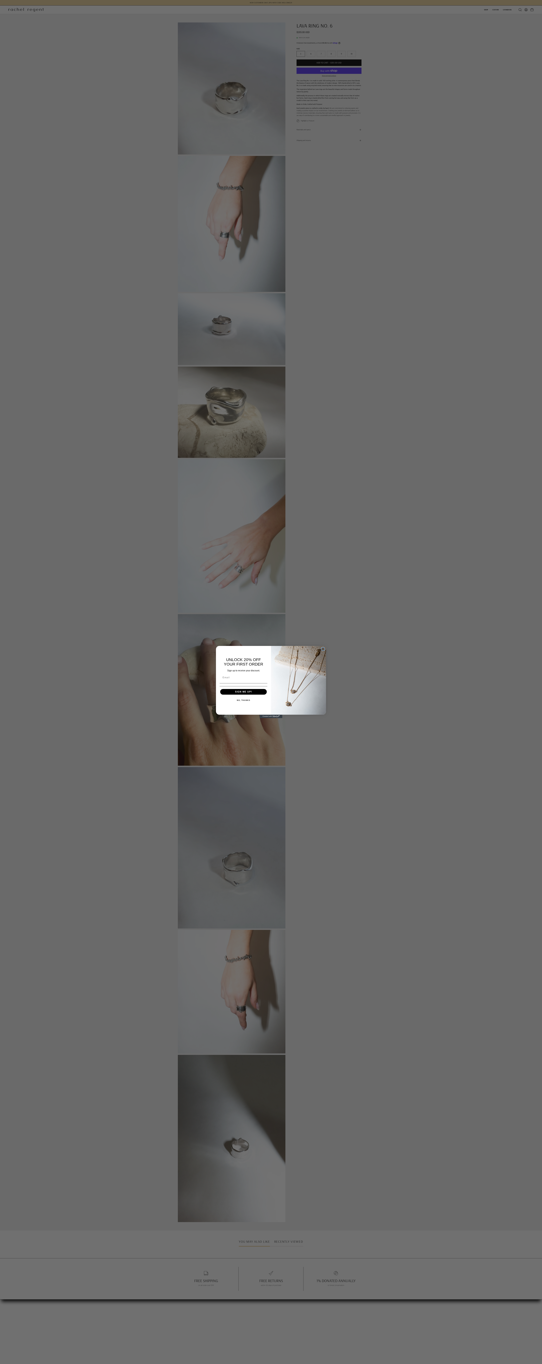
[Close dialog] (323, 649)
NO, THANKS (243, 700)
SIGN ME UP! (243, 692)
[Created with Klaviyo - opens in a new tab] (271, 716)
